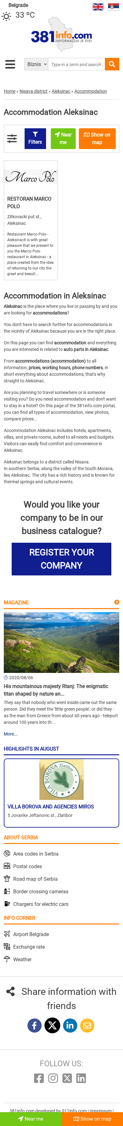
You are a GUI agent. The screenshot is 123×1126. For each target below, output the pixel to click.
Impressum (101, 1110)
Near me (33, 1119)
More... (11, 733)
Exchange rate (29, 947)
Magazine (16, 603)
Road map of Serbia (35, 879)
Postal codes (27, 866)
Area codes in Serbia (36, 854)
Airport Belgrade (31, 934)
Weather (22, 959)
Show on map (95, 1119)
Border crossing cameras (40, 892)
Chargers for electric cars (40, 904)
